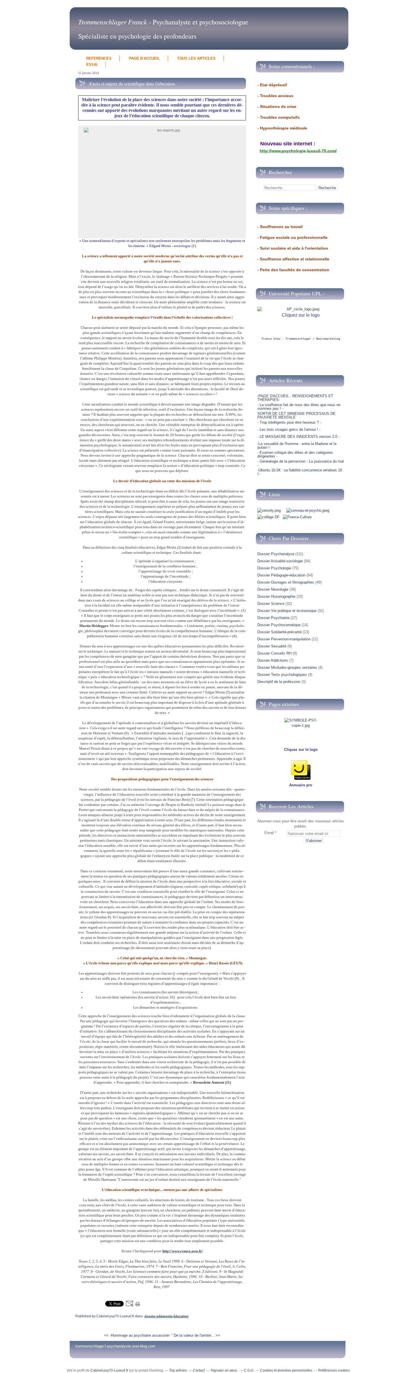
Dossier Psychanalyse (275, 554)
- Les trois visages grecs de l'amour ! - (288, 429)
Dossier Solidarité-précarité (279, 632)
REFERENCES (98, 58)
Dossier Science (270, 603)
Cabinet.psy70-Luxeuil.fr (109, 1370)
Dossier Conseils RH (274, 653)
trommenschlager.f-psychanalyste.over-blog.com (115, 1346)
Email (269, 833)
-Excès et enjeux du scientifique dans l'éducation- (132, 84)
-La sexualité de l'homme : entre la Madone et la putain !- (296, 446)
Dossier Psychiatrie (273, 618)
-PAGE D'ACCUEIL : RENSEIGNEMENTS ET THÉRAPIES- (295, 398)
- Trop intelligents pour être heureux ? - (289, 422)
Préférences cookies (334, 1370)
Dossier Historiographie (276, 596)
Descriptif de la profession (278, 682)
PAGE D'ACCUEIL (144, 58)
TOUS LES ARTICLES (196, 58)
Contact (199, 1370)
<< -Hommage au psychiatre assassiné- (137, 1335)
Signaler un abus (224, 1370)
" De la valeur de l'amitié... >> (195, 1335)
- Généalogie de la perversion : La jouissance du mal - (300, 463)
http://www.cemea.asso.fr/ (182, 1251)
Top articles (178, 1370)
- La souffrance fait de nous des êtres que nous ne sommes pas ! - (298, 407)
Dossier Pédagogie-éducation (166, 1316)
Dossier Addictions (272, 660)
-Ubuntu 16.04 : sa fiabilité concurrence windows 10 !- (299, 472)
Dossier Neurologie (272, 589)
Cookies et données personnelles (286, 1370)
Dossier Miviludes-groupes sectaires (287, 667)
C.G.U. (249, 1370)
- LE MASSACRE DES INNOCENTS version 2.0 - (298, 436)
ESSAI (92, 64)
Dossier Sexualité (271, 646)
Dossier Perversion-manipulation (284, 639)
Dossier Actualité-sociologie (280, 561)
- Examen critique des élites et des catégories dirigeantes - (295, 454)
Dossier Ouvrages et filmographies (285, 582)
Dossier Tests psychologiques (282, 674)
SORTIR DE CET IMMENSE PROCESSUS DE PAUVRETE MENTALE (296, 415)
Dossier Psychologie (274, 568)
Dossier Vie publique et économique (286, 611)
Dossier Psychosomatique (279, 625)
